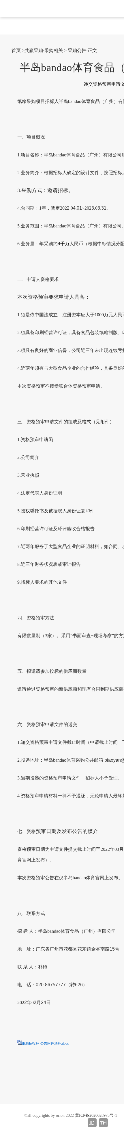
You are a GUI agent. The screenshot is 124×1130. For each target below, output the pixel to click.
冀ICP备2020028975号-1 (96, 1115)
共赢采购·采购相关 (44, 50)
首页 (16, 50)
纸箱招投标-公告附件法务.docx (45, 1043)
